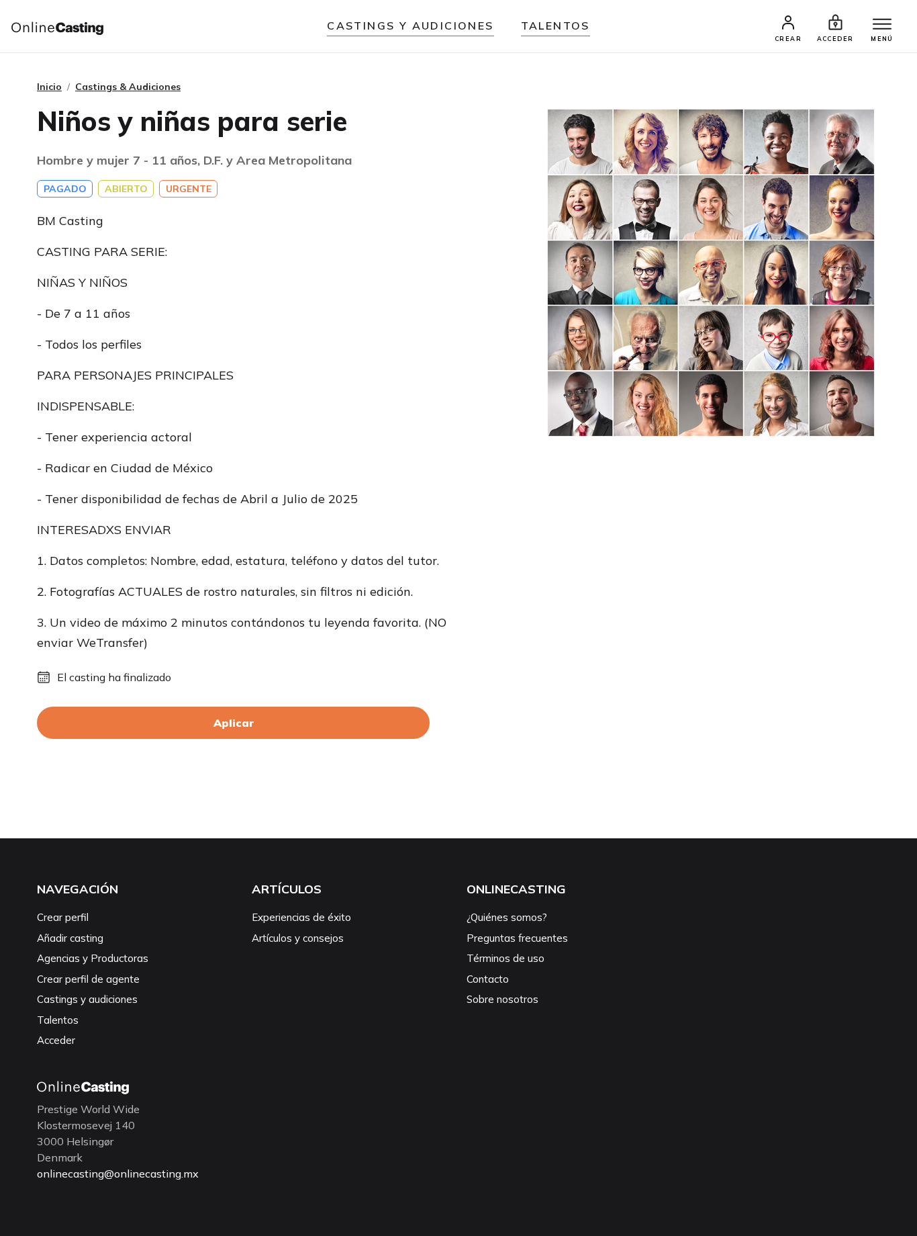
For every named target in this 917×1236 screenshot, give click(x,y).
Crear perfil (63, 917)
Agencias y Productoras (92, 958)
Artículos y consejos (298, 938)
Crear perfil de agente (88, 979)
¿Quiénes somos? (507, 917)
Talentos (555, 25)
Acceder (56, 1040)
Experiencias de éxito (301, 917)
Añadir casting (70, 938)
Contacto (488, 979)
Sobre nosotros (502, 999)
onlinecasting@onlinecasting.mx (118, 1173)
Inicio (49, 87)
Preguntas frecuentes (517, 938)
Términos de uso (505, 958)
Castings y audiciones (410, 25)
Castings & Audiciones (128, 87)
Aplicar (233, 723)
